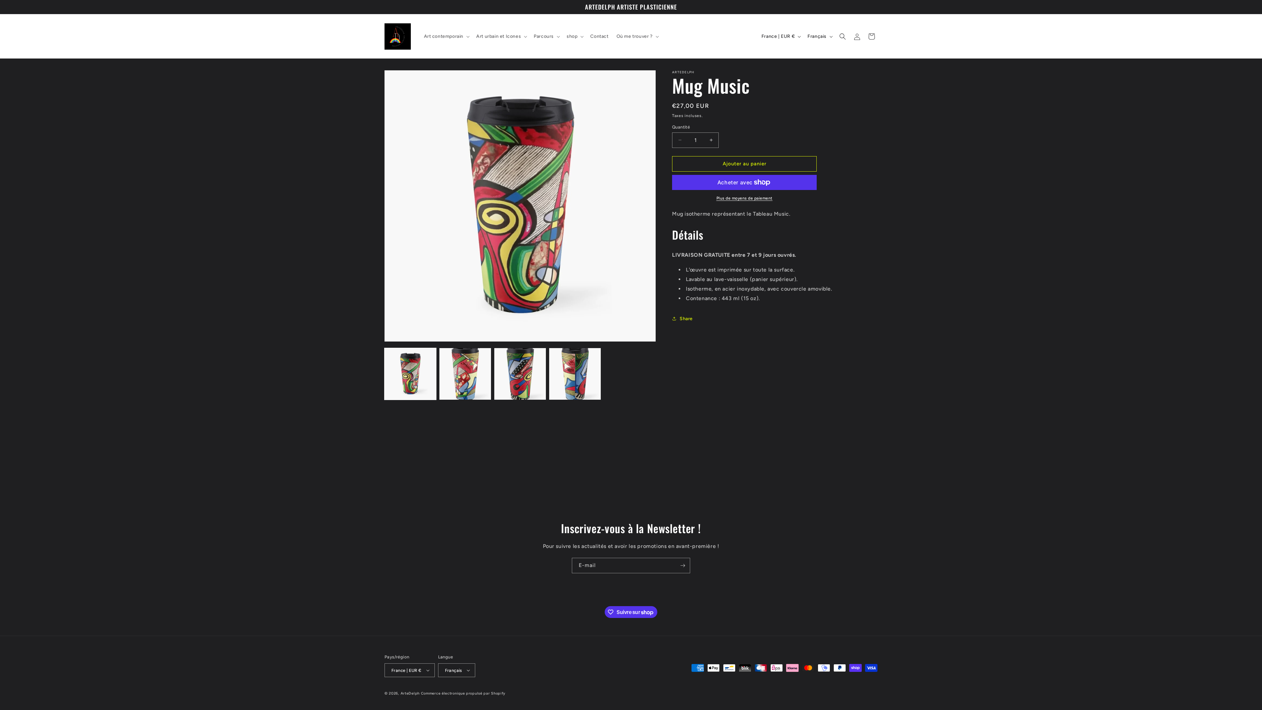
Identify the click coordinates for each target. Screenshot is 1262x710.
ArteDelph (410, 693)
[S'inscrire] (682, 565)
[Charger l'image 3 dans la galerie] (520, 374)
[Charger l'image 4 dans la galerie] (575, 374)
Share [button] (686, 318)
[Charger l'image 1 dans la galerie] (410, 374)
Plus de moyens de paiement (744, 198)
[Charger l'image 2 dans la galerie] (465, 374)
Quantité (681, 127)
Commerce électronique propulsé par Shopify (463, 693)
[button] (446, 36)
